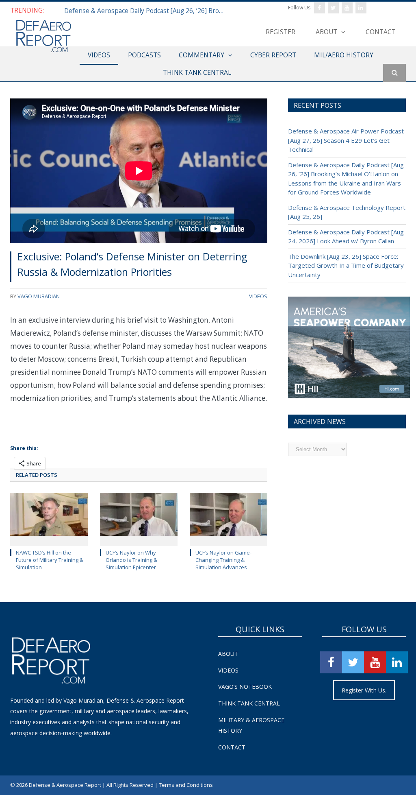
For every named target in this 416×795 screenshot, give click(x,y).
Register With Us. (364, 690)
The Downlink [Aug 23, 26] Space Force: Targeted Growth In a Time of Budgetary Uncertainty (346, 265)
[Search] (394, 73)
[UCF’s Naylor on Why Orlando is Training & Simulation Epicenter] (139, 518)
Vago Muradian (38, 296)
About (326, 31)
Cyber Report (273, 54)
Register (280, 31)
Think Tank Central (249, 703)
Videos (228, 670)
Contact (381, 31)
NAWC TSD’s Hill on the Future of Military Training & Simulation (49, 560)
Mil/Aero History (343, 54)
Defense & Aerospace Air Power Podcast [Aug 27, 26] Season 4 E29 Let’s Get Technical (346, 140)
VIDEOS (99, 54)
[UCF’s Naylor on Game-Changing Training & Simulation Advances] (228, 518)
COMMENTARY (201, 54)
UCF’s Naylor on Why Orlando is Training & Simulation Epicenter (131, 560)
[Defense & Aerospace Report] (43, 36)
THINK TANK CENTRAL (197, 72)
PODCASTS (144, 54)
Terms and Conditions (186, 784)
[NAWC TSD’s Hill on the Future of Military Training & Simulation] (49, 518)
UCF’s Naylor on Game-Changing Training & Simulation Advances (223, 560)
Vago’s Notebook (245, 686)
